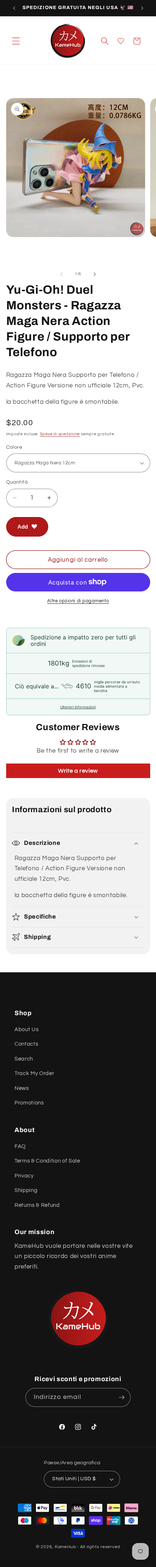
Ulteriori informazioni (78, 707)
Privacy (24, 1176)
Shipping (26, 1190)
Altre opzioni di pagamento (78, 600)
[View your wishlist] (120, 41)
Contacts (26, 1044)
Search (24, 1059)
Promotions (29, 1103)
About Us (26, 1029)
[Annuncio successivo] (142, 8)
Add (22, 527)
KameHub (65, 1546)
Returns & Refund (37, 1205)
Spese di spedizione (60, 434)
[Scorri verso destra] (95, 274)
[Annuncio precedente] (14, 8)
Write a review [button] (78, 771)
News (22, 1088)
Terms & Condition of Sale (47, 1161)
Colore (14, 447)
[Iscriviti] (121, 1397)
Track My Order (34, 1073)
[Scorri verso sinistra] (61, 274)
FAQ (20, 1146)
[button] (16, 41)
